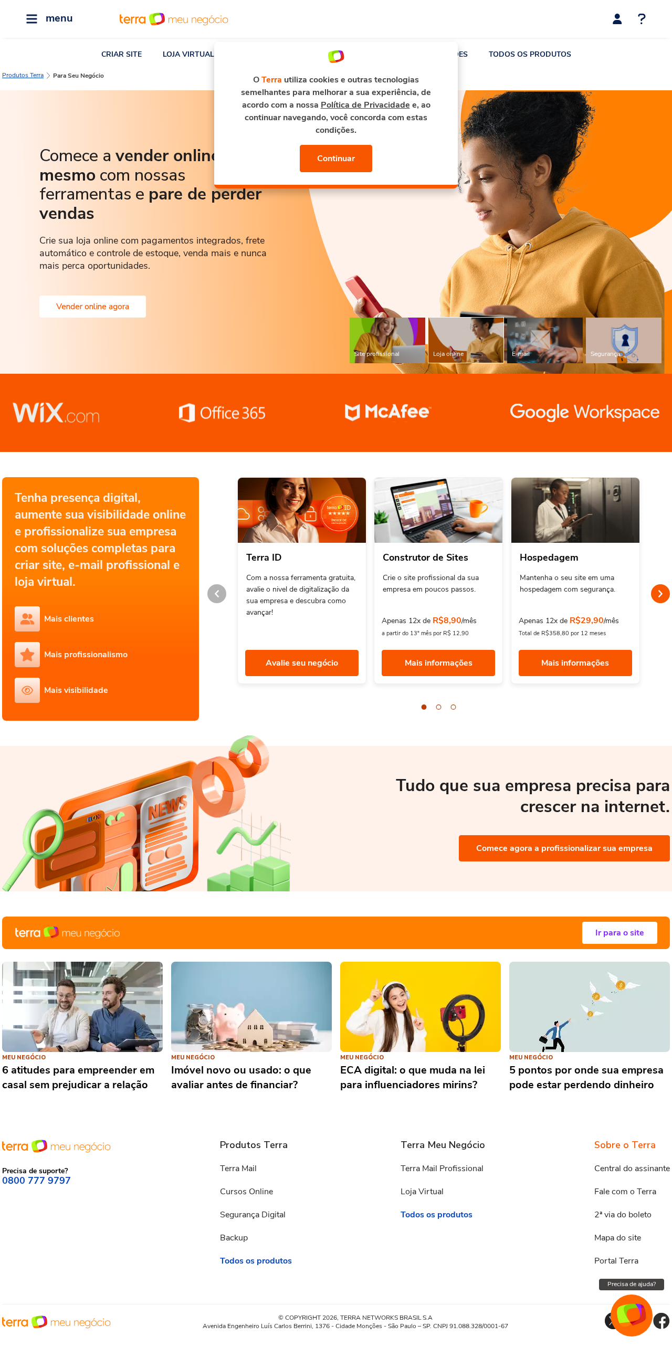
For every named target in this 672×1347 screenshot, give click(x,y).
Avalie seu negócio (302, 663)
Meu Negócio (24, 1057)
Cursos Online (246, 1191)
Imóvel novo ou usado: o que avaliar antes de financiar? (241, 1077)
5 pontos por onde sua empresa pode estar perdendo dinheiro (586, 1077)
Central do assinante (632, 1168)
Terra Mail (238, 1168)
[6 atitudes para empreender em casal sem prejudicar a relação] (82, 1007)
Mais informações (438, 663)
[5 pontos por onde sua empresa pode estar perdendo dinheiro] (589, 1007)
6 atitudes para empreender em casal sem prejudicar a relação (78, 1077)
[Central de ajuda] (642, 20)
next (660, 593)
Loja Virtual (422, 1191)
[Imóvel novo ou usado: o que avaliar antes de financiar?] (251, 1007)
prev (216, 593)
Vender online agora (92, 306)
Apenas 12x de (406, 621)
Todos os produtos (256, 1261)
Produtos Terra (23, 75)
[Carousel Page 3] (453, 707)
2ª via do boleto (623, 1214)
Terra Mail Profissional (442, 1168)
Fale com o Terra (625, 1191)
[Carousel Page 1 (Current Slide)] (424, 707)
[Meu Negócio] (336, 933)
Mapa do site (617, 1238)
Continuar (336, 158)
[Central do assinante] (617, 19)
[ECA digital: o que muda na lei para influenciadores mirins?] (420, 1007)
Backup (234, 1238)
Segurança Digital (253, 1214)
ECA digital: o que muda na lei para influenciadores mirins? (412, 1077)
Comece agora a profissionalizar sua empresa (564, 848)
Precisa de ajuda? (631, 1284)
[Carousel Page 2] (439, 707)
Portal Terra (616, 1261)
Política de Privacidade (365, 105)
